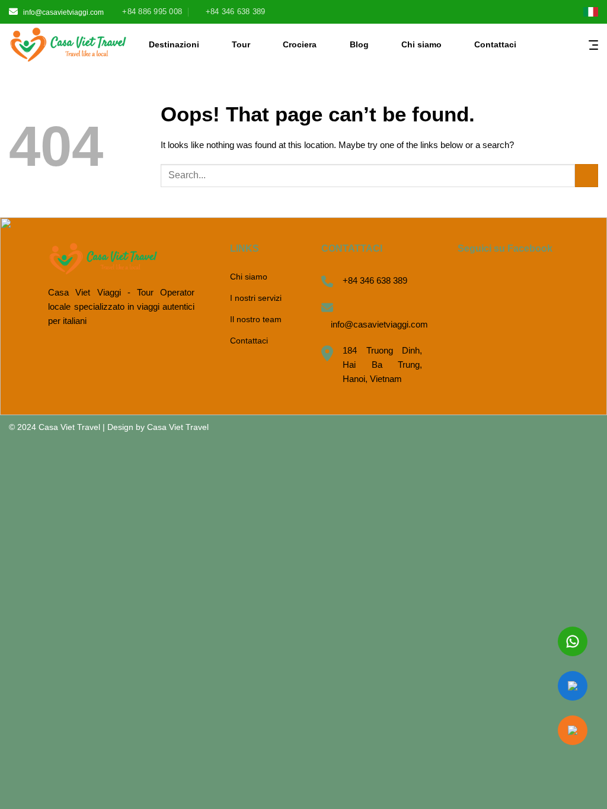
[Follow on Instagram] (511, 13)
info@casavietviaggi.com (63, 12)
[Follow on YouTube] (566, 13)
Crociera (300, 44)
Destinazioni (174, 44)
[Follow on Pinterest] (547, 13)
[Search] (536, 44)
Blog (359, 44)
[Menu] (593, 44)
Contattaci (495, 44)
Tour (241, 44)
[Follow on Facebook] (493, 13)
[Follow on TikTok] (529, 13)
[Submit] (586, 175)
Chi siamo (421, 44)
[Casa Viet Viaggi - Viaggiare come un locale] (68, 44)
